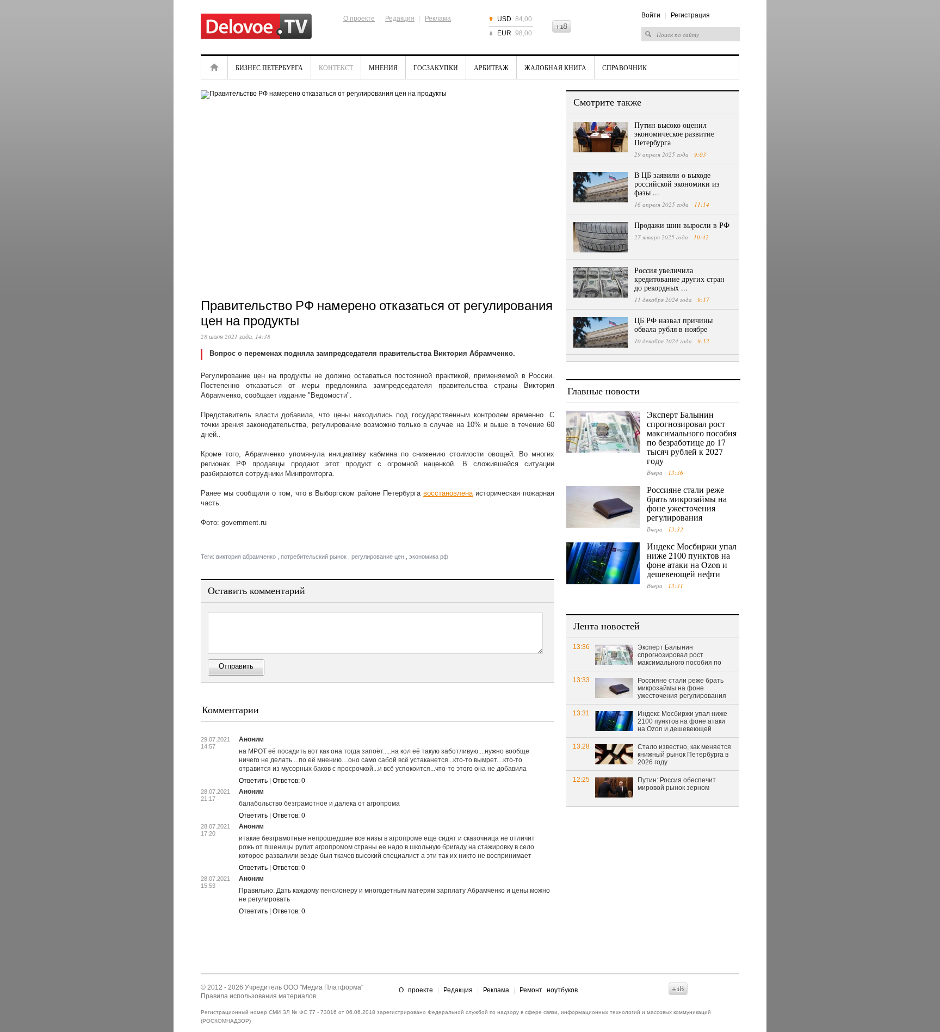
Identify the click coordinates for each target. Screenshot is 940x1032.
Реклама (438, 18)
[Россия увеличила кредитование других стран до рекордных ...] (600, 282)
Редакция (400, 18)
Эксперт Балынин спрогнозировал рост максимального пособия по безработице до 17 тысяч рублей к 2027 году (692, 437)
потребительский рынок (314, 556)
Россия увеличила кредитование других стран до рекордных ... (679, 279)
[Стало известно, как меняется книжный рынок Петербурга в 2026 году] (614, 753)
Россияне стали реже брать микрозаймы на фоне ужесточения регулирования (687, 503)
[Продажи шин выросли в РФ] (600, 237)
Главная (214, 67)
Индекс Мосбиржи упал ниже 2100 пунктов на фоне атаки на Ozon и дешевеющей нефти (692, 559)
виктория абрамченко (246, 556)
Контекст (336, 67)
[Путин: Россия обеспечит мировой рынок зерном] (614, 787)
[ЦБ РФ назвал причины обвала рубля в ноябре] (600, 332)
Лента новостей (606, 625)
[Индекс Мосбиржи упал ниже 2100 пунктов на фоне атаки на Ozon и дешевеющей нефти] (603, 563)
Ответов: (289, 780)
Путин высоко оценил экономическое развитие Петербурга (674, 133)
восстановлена (448, 493)
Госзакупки (435, 67)
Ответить (253, 780)
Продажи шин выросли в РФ (681, 225)
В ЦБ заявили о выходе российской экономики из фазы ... (677, 183)
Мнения (383, 67)
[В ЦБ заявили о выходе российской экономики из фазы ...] (600, 187)
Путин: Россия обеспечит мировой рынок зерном (677, 784)
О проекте (359, 18)
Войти (650, 15)
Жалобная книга (555, 67)
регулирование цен (377, 556)
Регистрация (690, 15)
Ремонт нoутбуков (549, 990)
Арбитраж (491, 67)
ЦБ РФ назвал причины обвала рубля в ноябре (673, 324)
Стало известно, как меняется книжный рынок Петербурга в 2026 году (684, 754)
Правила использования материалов (258, 996)
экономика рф (428, 556)
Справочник (624, 67)
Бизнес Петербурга (269, 67)
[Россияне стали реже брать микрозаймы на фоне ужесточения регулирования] (603, 507)
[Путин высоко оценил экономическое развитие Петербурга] (600, 137)
